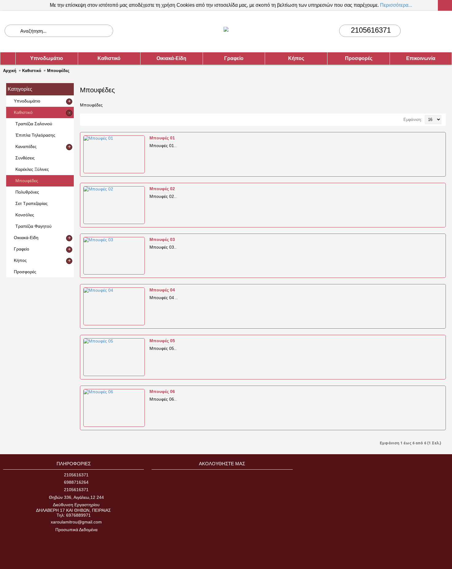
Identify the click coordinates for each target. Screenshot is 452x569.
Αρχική (9, 70)
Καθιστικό (31, 70)
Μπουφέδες (58, 70)
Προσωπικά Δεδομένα (76, 529)
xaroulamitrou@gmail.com (76, 521)
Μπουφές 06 (162, 391)
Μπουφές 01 (162, 137)
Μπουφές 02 (162, 188)
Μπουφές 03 (162, 239)
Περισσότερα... (396, 5)
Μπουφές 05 (162, 340)
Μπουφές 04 (162, 289)
